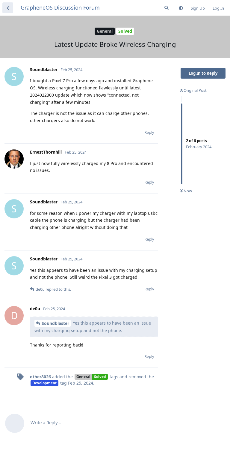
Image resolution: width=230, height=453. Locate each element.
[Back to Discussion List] (7, 7)
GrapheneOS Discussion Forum (60, 7)
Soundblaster (55, 323)
